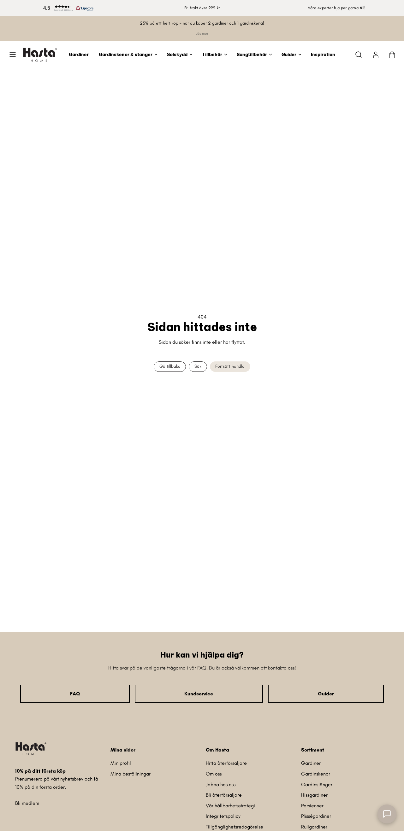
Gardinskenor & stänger (125, 54)
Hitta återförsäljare (226, 763)
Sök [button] (197, 366)
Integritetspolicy (223, 816)
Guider (289, 54)
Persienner (312, 806)
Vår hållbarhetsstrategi (230, 806)
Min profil (120, 763)
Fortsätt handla (230, 366)
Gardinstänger (316, 784)
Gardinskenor (315, 774)
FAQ (75, 694)
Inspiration (323, 54)
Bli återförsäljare (224, 795)
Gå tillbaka (170, 366)
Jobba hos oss (220, 784)
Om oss (214, 774)
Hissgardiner (314, 795)
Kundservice (198, 694)
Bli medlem (27, 803)
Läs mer (202, 33)
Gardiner (79, 54)
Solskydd (177, 54)
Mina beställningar (130, 774)
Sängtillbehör (252, 54)
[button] (67, 8)
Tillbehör (212, 54)
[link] (376, 54)
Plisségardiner (316, 816)
